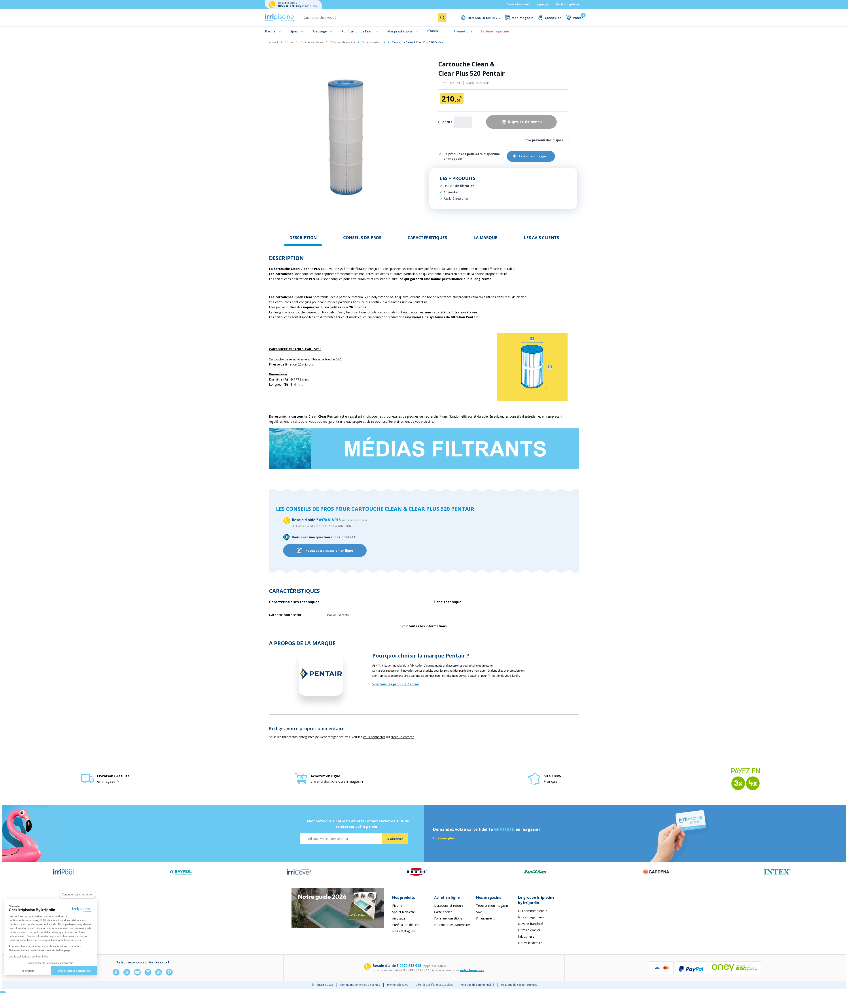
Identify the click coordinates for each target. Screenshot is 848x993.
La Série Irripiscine (495, 31)
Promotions (463, 31)
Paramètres (397, 522)
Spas (294, 31)
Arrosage (320, 31)
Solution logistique (567, 4)
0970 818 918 (288, 6)
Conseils (433, 31)
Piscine (270, 31)
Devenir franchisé (518, 4)
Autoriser (451, 522)
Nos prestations (399, 31)
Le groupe (542, 4)
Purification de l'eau (357, 31)
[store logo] (279, 17)
